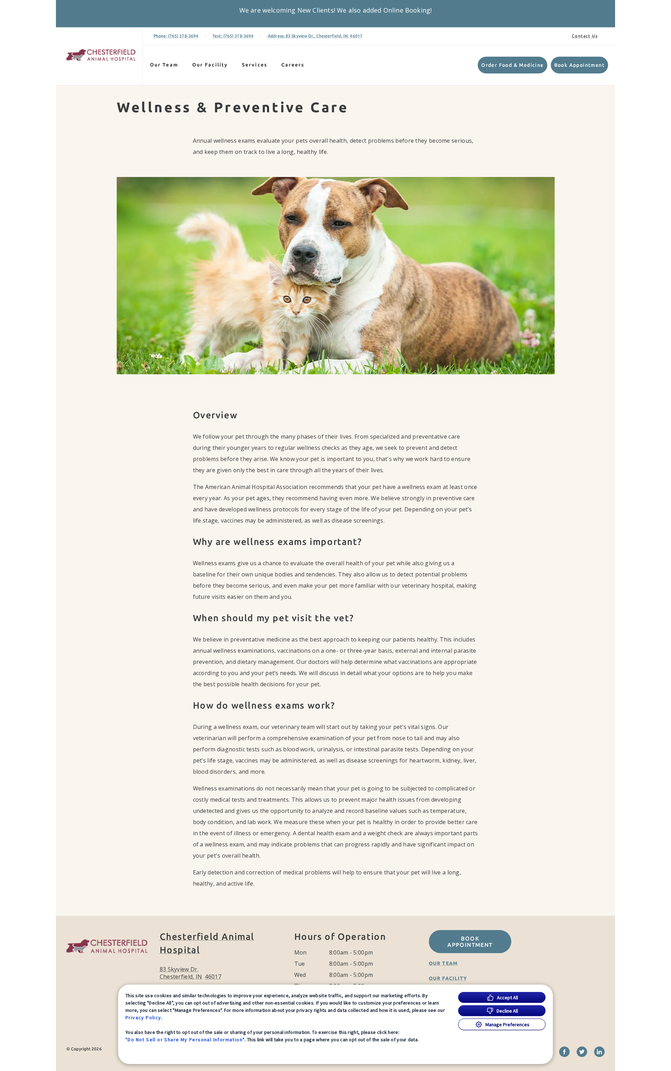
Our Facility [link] (210, 65)
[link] (101, 54)
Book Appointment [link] (579, 65)
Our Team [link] (164, 65)
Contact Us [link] (585, 36)
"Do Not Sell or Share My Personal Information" (185, 1039)
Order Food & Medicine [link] (512, 65)
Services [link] (254, 65)
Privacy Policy (143, 1017)
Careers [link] (293, 65)
